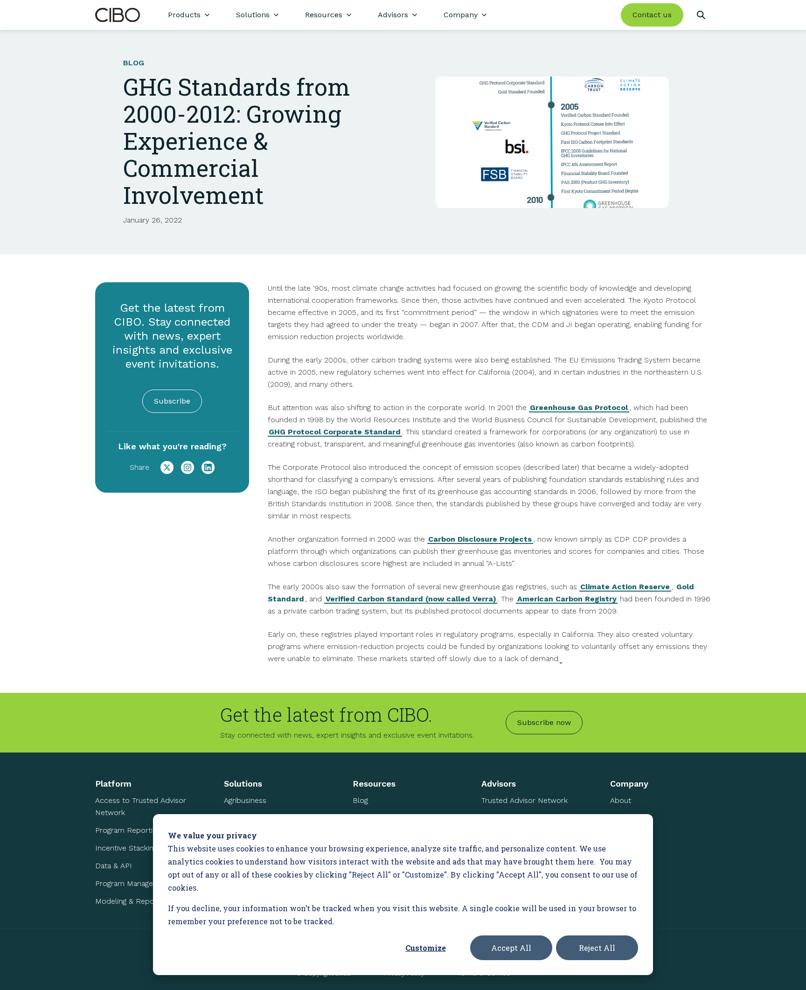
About (620, 800)
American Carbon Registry (567, 598)
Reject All (597, 948)
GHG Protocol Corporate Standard (335, 431)
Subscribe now (544, 722)
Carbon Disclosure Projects (480, 539)
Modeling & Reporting (132, 901)
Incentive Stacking (126, 848)
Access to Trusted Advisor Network (140, 806)
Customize (425, 948)
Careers (623, 835)
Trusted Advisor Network (524, 800)
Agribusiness (245, 800)
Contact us (652, 14)
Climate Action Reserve (625, 586)
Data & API (113, 865)
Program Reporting (127, 830)
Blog (360, 800)
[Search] (700, 15)
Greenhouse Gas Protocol (579, 407)
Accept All (511, 948)
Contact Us (629, 853)
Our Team (626, 818)
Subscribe (172, 401)
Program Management (133, 883)
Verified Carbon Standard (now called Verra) (411, 598)
